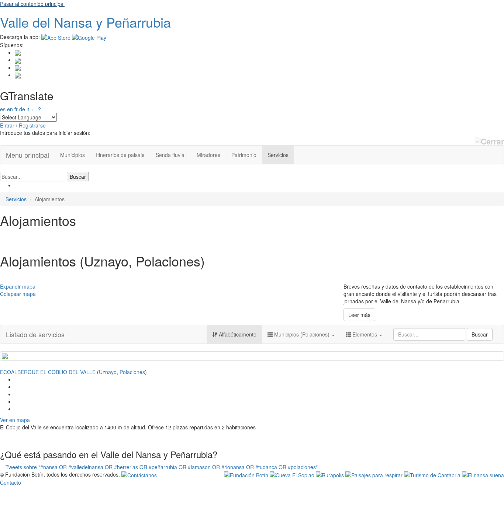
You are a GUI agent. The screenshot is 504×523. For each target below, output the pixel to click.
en (10, 109)
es (3, 109)
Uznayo (108, 372)
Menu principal (27, 155)
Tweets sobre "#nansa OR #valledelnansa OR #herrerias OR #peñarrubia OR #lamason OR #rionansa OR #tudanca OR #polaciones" (162, 467)
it (28, 109)
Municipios (72, 154)
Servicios (278, 154)
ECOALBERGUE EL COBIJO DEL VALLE (48, 372)
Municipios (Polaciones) (302, 334)
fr (16, 109)
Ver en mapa (15, 419)
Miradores (208, 154)
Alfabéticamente (236, 334)
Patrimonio (243, 154)
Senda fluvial (171, 154)
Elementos (365, 334)
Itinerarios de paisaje (120, 154)
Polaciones (132, 372)
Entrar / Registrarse (23, 125)
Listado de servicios (35, 334)
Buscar (480, 334)
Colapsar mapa (18, 293)
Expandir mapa (17, 286)
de (22, 109)
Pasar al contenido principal (32, 3)
